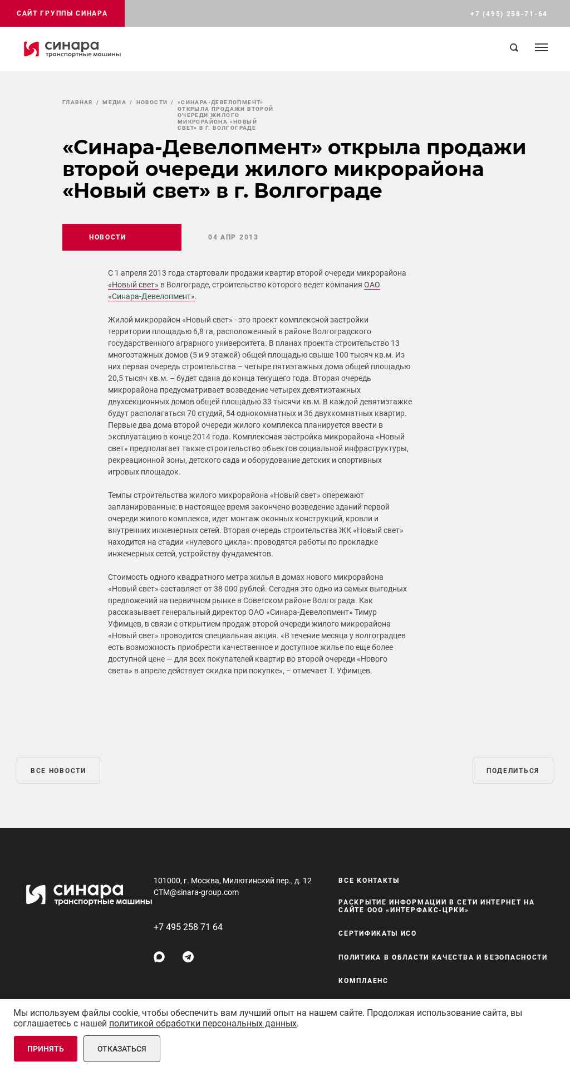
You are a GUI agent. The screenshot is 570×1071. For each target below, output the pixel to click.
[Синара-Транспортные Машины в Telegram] (188, 956)
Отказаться (121, 1048)
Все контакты (368, 880)
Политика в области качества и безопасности (442, 957)
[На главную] (72, 49)
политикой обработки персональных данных (203, 1023)
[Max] (159, 956)
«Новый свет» (133, 284)
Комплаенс (363, 981)
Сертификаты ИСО (377, 933)
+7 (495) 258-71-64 (509, 14)
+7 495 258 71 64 (188, 927)
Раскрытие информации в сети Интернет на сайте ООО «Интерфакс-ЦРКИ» (436, 906)
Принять (45, 1048)
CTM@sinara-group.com (196, 892)
